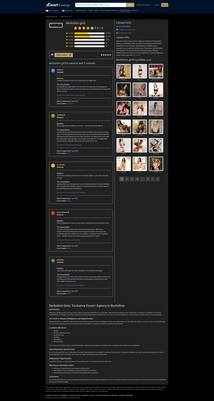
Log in (156, 5)
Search (130, 5)
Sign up (165, 5)
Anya (124, 172)
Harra (69, 293)
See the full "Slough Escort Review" (69, 145)
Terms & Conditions (60, 395)
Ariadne (140, 116)
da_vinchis (61, 165)
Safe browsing (54, 10)
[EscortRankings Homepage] (60, 5)
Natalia (156, 98)
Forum (90, 10)
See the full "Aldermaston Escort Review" (71, 95)
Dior (139, 98)
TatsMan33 (61, 115)
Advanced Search (143, 5)
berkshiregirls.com (124, 33)
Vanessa (70, 103)
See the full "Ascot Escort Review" (68, 240)
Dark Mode (68, 10)
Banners (85, 395)
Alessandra (156, 79)
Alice (156, 172)
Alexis (69, 248)
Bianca (139, 79)
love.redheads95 (63, 212)
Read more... (136, 55)
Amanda (156, 153)
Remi (124, 153)
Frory (68, 153)
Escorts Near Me (125, 395)
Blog (96, 10)
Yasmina (140, 135)
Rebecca (124, 79)
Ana (139, 172)
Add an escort (81, 10)
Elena (69, 201)
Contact (135, 10)
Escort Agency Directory (109, 10)
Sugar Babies (125, 11)
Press (92, 395)
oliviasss (60, 70)
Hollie (124, 135)
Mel (140, 153)
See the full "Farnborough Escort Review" (71, 192)
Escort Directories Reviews (107, 395)
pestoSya (60, 260)
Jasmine (156, 135)
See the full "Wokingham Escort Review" (71, 285)
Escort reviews (51, 16)
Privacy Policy (75, 395)
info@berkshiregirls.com (126, 30)
